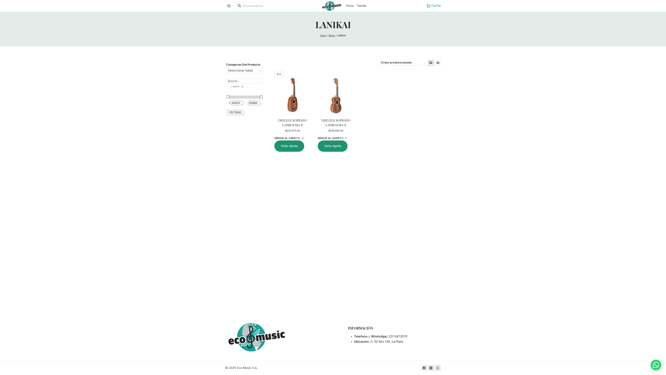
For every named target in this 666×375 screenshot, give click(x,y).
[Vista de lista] (438, 62)
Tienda (361, 5)
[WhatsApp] (438, 368)
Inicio (350, 5)
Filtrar (235, 112)
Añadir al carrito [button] (287, 138)
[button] (656, 365)
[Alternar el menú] (228, 5)
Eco (279, 74)
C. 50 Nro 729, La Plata (386, 341)
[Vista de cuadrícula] (431, 62)
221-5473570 (397, 336)
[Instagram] (431, 368)
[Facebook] (424, 368)
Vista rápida (289, 146)
